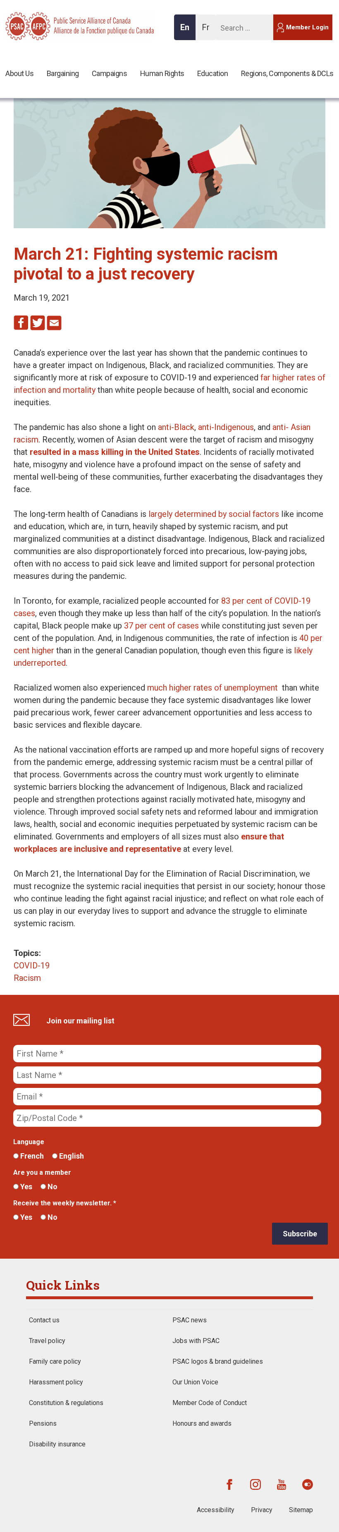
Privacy (261, 1510)
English (70, 1156)
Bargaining (63, 73)
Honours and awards (202, 1423)
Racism (27, 978)
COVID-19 (32, 965)
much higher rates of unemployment (212, 688)
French (31, 1156)
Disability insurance (57, 1444)
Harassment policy (56, 1382)
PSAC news (189, 1320)
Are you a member (42, 1172)
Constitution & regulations (66, 1403)
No (51, 1186)
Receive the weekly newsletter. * (64, 1203)
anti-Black (176, 427)
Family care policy (55, 1361)
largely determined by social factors (213, 514)
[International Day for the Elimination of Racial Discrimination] (169, 225)
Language (28, 1142)
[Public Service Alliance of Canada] (59, 25)
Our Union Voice (195, 1382)
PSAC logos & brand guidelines (217, 1361)
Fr (208, 31)
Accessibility (215, 1510)
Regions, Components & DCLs (287, 73)
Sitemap (301, 1510)
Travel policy (47, 1341)
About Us (19, 73)
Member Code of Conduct (209, 1403)
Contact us (44, 1320)
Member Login (307, 27)
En (187, 31)
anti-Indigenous (226, 427)
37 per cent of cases (161, 626)
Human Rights (162, 73)
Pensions (43, 1423)
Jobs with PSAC (196, 1341)
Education (212, 73)
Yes (25, 1186)
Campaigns (109, 73)
